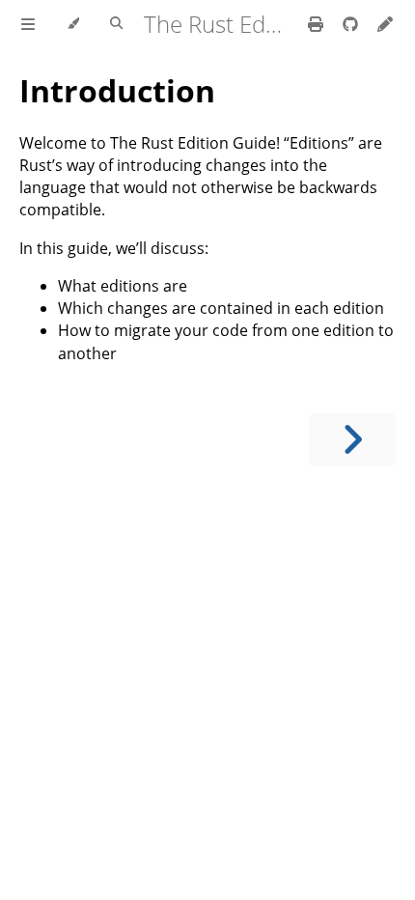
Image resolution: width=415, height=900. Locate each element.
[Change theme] (73, 24)
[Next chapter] (352, 439)
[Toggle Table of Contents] (28, 24)
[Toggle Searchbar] (116, 24)
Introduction (117, 90)
